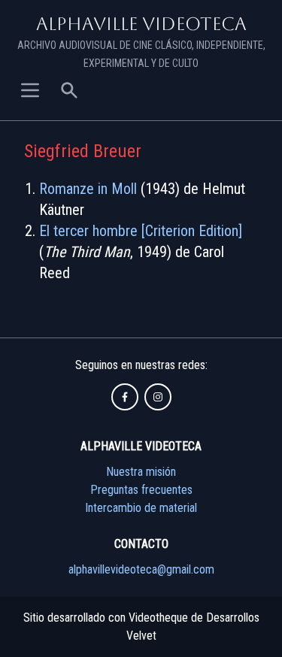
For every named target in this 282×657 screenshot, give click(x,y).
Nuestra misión (141, 472)
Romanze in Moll (88, 189)
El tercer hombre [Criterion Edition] (140, 231)
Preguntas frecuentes (141, 490)
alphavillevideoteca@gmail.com (141, 569)
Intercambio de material (141, 508)
